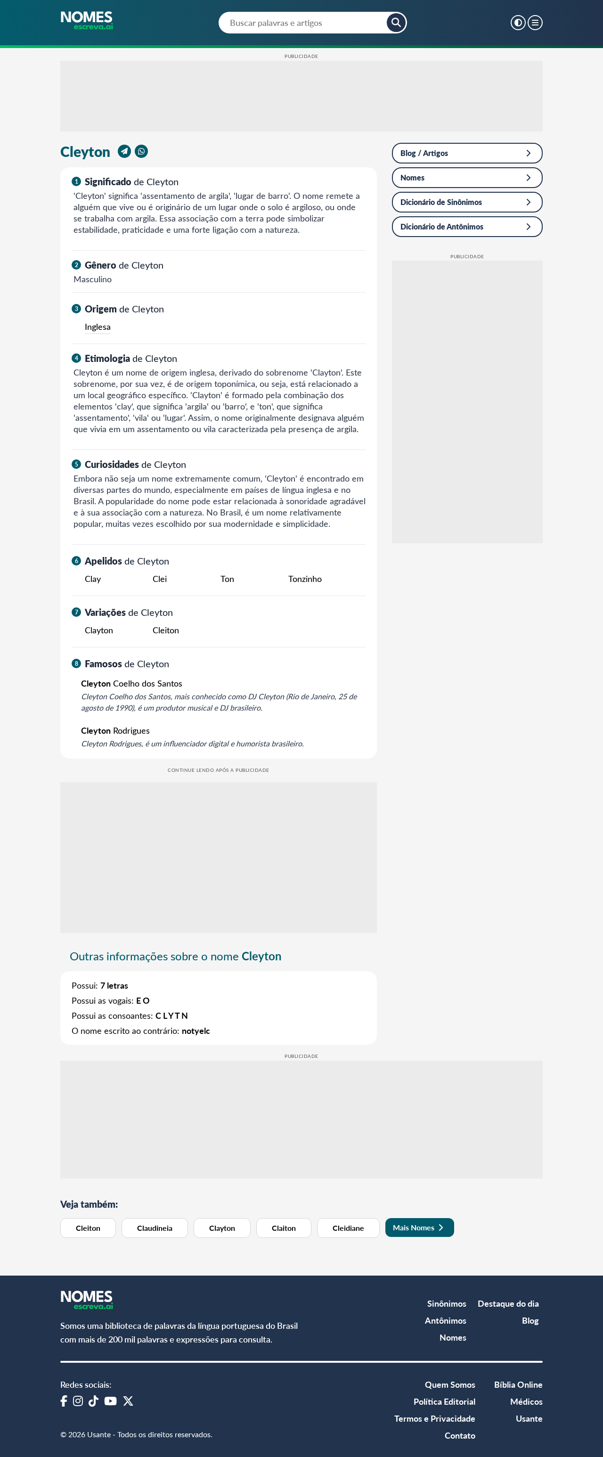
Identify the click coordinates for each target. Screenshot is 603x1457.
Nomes (412, 177)
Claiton (284, 1227)
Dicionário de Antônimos (441, 226)
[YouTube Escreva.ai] (110, 1400)
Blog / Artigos (424, 152)
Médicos (526, 1401)
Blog (530, 1320)
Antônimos (445, 1320)
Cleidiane (348, 1227)
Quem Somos (450, 1384)
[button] (396, 22)
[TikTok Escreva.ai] (93, 1400)
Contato (460, 1435)
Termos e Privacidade (434, 1418)
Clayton (222, 1227)
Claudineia (154, 1227)
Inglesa (98, 326)
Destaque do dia (508, 1303)
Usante (529, 1418)
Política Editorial (444, 1401)
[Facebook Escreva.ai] (63, 1400)
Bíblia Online (518, 1384)
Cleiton (88, 1227)
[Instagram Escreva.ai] (78, 1400)
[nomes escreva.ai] (87, 21)
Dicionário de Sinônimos (441, 201)
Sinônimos (446, 1303)
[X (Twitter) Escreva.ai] (128, 1400)
